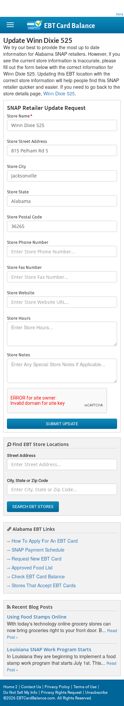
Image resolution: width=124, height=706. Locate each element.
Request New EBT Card (37, 558)
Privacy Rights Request (61, 692)
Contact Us (31, 687)
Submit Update (62, 423)
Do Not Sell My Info (20, 692)
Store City (16, 167)
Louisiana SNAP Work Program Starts (49, 650)
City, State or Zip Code (27, 480)
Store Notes (18, 355)
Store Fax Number (24, 268)
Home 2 (10, 687)
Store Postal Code (24, 217)
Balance (69, 25)
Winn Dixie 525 (59, 93)
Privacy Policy (57, 687)
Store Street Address (27, 142)
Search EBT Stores (33, 506)
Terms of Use (85, 687)
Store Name (19, 116)
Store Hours (18, 318)
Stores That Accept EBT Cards (44, 585)
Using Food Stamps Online (36, 617)
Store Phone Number (27, 243)
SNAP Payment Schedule (38, 549)
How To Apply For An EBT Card (45, 540)
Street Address (21, 455)
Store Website (20, 293)
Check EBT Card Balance (38, 576)
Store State (18, 192)
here (119, 14)
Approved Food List (32, 567)
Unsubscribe (96, 692)
